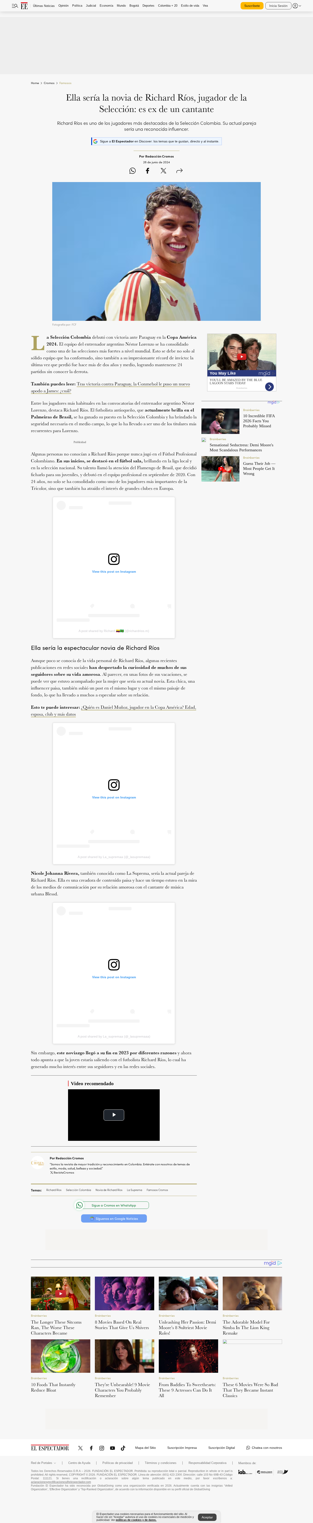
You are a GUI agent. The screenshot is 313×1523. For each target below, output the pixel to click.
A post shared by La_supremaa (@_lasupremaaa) (114, 857)
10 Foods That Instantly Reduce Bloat (53, 1387)
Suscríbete (252, 6)
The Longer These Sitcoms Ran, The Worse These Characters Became (56, 1327)
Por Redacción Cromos (67, 1158)
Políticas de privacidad (117, 1463)
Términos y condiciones (160, 1463)
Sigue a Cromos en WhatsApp (114, 1205)
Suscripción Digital (221, 1447)
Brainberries (39, 1315)
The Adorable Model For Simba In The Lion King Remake (246, 1327)
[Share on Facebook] (147, 171)
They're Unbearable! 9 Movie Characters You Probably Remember (122, 1389)
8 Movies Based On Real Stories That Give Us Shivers (122, 1324)
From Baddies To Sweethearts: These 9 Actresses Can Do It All (187, 1389)
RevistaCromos (64, 1172)
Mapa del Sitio (145, 1447)
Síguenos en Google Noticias (117, 1218)
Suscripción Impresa (182, 1447)
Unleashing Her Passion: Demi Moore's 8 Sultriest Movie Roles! (187, 1327)
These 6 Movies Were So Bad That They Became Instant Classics (250, 1389)
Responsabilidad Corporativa (207, 1463)
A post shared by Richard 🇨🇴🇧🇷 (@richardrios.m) (114, 631)
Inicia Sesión (278, 6)
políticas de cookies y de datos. (136, 1520)
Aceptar (207, 1517)
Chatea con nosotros (267, 1447)
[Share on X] (163, 171)
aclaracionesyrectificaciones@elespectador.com (61, 1482)
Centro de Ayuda (79, 1463)
